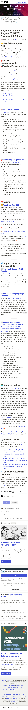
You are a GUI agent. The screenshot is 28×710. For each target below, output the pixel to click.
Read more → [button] (6, 562)
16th (12, 57)
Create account (21, 2)
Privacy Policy (15, 696)
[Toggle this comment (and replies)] (2, 511)
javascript (23, 39)
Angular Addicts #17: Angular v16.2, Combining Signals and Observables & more (15, 460)
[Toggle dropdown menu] (25, 508)
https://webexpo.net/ (7, 221)
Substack (13, 432)
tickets (24, 237)
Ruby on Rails (14, 701)
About (15, 692)
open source (16, 698)
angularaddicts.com (18, 22)
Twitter (3, 434)
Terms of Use (23, 696)
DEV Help (19, 687)
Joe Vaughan (15, 162)
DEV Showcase (8, 692)
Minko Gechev (18, 71)
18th (2, 57)
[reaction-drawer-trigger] (4, 707)
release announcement (17, 75)
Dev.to (24, 432)
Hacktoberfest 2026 (7, 664)
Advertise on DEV (7, 689)
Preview (14, 502)
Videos (22, 685)
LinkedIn (10, 434)
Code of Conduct (9, 518)
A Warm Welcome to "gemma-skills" (11, 543)
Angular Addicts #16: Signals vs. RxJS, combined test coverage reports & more (15, 466)
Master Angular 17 (8, 94)
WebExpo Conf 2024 (11, 205)
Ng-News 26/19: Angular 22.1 (12, 611)
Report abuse (19, 518)
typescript (11, 39)
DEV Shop (18, 694)
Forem (7, 698)
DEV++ (18, 685)
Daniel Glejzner (14, 274)
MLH (24, 694)
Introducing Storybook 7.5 (13, 160)
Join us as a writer (14, 589)
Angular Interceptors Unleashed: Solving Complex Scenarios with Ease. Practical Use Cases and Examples (13, 325)
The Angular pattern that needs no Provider (13, 617)
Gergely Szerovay (10, 18)
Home (4, 685)
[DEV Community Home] (6, 2)
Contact (20, 692)
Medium (18, 432)
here (22, 444)
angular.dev (15, 79)
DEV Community (6, 680)
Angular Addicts (6, 417)
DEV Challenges (11, 685)
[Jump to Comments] (10, 707)
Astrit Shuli (4, 331)
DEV (8, 700)
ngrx (17, 39)
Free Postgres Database (9, 694)
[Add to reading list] (16, 707)
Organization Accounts (18, 689)
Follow (14, 575)
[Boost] (22, 707)
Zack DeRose (5, 112)
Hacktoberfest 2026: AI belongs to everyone (11, 655)
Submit (6, 502)
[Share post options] (25, 707)
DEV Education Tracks (10, 687)
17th (5, 57)
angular (3, 39)
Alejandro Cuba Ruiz (14, 298)
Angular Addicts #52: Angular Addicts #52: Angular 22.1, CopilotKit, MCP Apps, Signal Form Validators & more (13, 603)
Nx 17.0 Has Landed (11, 109)
